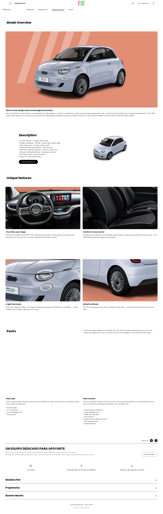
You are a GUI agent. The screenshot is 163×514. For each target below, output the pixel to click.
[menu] (10, 3)
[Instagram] (156, 440)
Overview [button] (30, 9)
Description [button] (42, 9)
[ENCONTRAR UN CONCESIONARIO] (153, 3)
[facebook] (151, 440)
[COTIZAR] (132, 3)
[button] (143, 3)
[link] (81, 74)
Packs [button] (71, 9)
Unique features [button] (58, 9)
